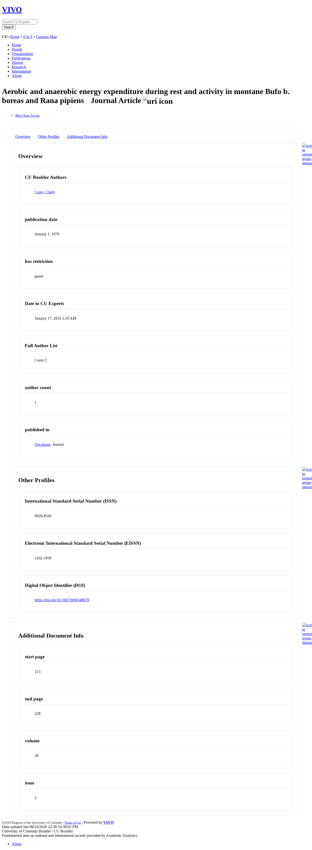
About (16, 76)
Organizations (22, 54)
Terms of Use (72, 822)
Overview (23, 136)
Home (15, 37)
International (21, 71)
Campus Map (46, 37)
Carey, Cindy (45, 192)
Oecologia (42, 444)
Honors (17, 62)
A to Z (28, 37)
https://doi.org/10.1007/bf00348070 (62, 600)
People (17, 49)
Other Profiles (48, 136)
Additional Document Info (87, 136)
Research (19, 67)
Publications (21, 58)
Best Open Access (27, 115)
